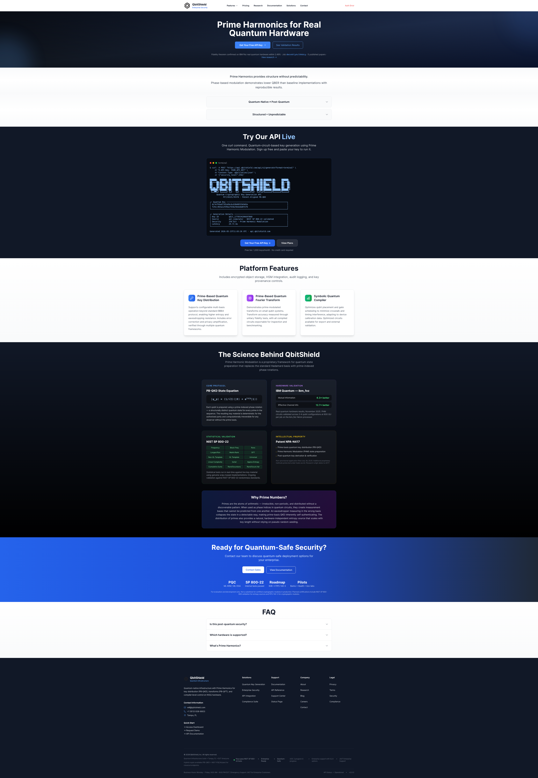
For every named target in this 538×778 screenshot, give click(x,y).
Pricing (245, 5)
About (303, 684)
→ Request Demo (192, 730)
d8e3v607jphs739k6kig (296, 55)
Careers (304, 701)
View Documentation (281, 569)
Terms (332, 690)
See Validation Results (288, 45)
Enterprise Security (250, 690)
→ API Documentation (194, 734)
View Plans (287, 243)
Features (231, 5)
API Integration (249, 696)
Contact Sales (253, 569)
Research (258, 5)
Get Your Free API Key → (258, 243)
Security (333, 696)
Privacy (333, 684)
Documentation (274, 5)
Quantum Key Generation (253, 684)
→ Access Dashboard (193, 727)
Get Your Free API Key (251, 45)
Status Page (276, 701)
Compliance (335, 701)
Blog (302, 696)
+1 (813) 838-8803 (196, 711)
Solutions (291, 5)
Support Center (278, 696)
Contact (304, 5)
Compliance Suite (250, 701)
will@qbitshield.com (196, 707)
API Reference (277, 690)
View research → (269, 57)
